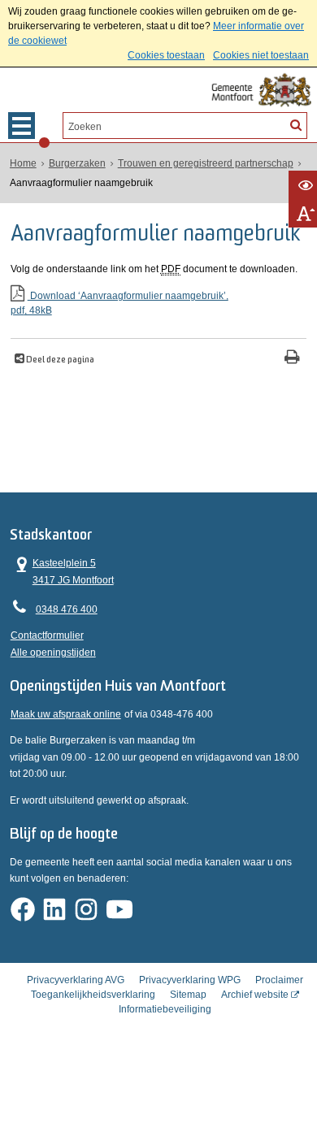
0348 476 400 (67, 609)
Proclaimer (279, 980)
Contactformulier (47, 635)
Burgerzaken (77, 163)
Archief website (255, 994)
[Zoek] (295, 124)
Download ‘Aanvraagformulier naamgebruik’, (119, 303)
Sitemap (188, 994)
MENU (21, 125)
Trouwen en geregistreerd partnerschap (205, 163)
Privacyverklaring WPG (190, 980)
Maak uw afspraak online (66, 714)
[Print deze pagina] (292, 359)
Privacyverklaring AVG (75, 980)
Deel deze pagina (59, 360)
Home (23, 163)
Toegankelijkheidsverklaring (93, 994)
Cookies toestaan (166, 55)
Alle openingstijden (53, 652)
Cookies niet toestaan (261, 55)
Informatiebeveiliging (165, 1009)
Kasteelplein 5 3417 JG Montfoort (62, 570)
